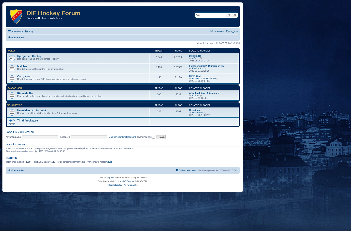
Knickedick (197, 68)
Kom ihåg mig (145, 137)
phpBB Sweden (127, 181)
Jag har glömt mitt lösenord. (122, 137)
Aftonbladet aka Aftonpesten (204, 93)
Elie (110, 162)
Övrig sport (24, 76)
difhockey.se (14, 105)
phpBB (110, 177)
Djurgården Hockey (29, 56)
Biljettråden (195, 56)
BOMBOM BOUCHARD (204, 78)
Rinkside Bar (25, 93)
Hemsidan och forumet (31, 110)
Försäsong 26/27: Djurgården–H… (207, 66)
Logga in (11, 132)
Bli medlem (27, 132)
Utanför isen (14, 88)
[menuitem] (29, 31)
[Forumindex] (17, 16)
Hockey (11, 51)
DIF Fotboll (195, 76)
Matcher (22, 66)
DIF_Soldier (198, 112)
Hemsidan (194, 110)
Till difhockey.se (27, 120)
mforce (195, 58)
